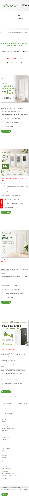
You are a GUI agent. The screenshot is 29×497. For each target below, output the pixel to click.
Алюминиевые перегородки (8, 428)
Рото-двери (4, 435)
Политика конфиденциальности (8, 473)
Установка (4, 450)
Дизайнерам (20, 18)
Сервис (19, 23)
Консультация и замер (6, 448)
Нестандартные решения (7, 441)
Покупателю (20, 21)
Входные (4, 421)
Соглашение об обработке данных (9, 475)
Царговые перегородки (7, 426)
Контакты (20, 26)
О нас (19, 12)
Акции (19, 15)
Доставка (4, 452)
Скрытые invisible (5, 437)
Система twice (5, 439)
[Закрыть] (27, 488)
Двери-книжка (5, 430)
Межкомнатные (5, 423)
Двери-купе (4, 432)
